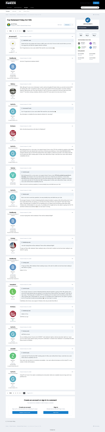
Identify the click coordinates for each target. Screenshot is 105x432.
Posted (25, 36)
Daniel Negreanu (18, 7)
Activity (32, 7)
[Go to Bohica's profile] (13, 91)
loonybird (13, 284)
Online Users (26, 11)
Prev (10, 31)
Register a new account (25, 412)
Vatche (13, 168)
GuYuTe (12, 104)
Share (60, 24)
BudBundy (13, 58)
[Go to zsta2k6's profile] (13, 356)
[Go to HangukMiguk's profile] (79, 43)
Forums (8, 11)
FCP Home (9, 7)
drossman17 (13, 36)
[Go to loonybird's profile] (13, 291)
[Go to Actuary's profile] (13, 133)
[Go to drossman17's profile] (13, 43)
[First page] (8, 31)
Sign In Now (55, 412)
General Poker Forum (26, 25)
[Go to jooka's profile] (90, 43)
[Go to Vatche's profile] (13, 175)
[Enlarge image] (53, 48)
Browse (26, 7)
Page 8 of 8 (29, 31)
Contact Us (52, 429)
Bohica (13, 84)
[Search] (97, 7)
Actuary (12, 126)
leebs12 (94, 46)
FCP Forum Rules (82, 27)
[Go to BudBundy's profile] (13, 66)
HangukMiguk (84, 42)
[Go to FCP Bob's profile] (8, 24)
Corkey (13, 238)
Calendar (14, 11)
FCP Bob (15, 24)
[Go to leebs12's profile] (90, 47)
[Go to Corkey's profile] (13, 245)
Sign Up (96, 2)
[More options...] (72, 36)
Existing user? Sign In (85, 2)
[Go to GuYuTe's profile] (13, 111)
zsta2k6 (12, 348)
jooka (94, 42)
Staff (20, 11)
